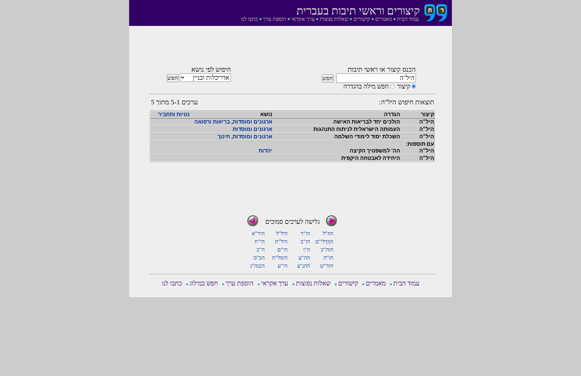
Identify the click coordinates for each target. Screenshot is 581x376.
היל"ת (281, 241)
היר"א (258, 233)
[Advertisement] (292, 48)
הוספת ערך (274, 19)
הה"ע (304, 258)
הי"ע (282, 266)
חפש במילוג (204, 283)
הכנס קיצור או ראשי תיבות (382, 69)
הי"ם (282, 249)
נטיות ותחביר (174, 114)
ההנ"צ (303, 266)
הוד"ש (326, 266)
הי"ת (260, 241)
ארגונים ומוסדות (252, 122)
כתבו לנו (249, 19)
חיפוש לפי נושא (211, 69)
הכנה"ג (257, 266)
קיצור (403, 86)
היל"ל (281, 233)
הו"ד (305, 233)
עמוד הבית (408, 19)
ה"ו (306, 249)
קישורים (361, 19)
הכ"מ (259, 258)
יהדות (265, 150)
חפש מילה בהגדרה (366, 86)
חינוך (224, 136)
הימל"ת (279, 258)
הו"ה (328, 258)
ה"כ (261, 249)
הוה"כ (327, 249)
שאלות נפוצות (334, 19)
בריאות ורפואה (212, 122)
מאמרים (383, 19)
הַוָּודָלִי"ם (324, 241)
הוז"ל (328, 233)
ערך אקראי (303, 19)
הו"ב (305, 241)
